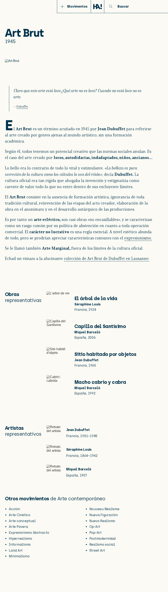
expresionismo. (138, 238)
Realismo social (102, 544)
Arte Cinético (19, 515)
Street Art (97, 550)
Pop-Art (95, 533)
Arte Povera (18, 527)
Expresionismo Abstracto (29, 533)
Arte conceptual (22, 521)
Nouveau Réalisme (104, 509)
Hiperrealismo (20, 539)
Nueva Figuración (103, 515)
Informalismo (20, 544)
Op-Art (94, 527)
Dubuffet (22, 106)
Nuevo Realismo (102, 521)
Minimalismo (19, 556)
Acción (14, 509)
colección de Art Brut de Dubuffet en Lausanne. (106, 259)
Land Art (16, 550)
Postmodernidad (102, 539)
